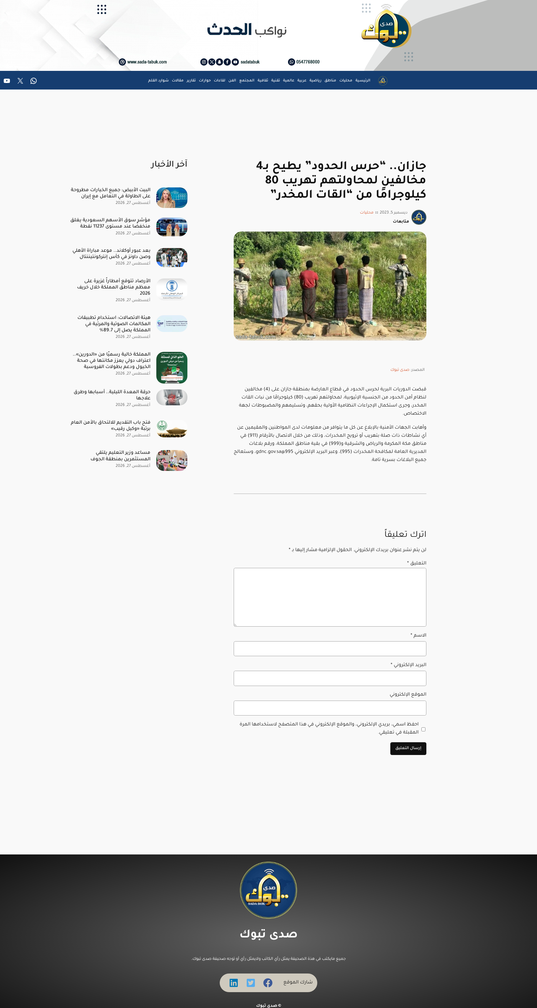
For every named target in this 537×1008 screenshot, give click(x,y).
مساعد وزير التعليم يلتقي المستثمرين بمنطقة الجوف (120, 456)
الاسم (418, 635)
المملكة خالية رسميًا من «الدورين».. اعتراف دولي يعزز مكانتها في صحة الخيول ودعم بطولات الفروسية (111, 361)
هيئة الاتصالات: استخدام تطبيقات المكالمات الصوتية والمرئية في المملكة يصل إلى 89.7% (113, 324)
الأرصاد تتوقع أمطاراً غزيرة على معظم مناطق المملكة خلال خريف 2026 (113, 288)
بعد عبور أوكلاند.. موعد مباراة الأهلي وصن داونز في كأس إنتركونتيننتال (111, 254)
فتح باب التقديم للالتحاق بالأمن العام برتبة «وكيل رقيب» (110, 426)
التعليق (416, 563)
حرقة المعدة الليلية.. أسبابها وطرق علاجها (112, 395)
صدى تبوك (400, 370)
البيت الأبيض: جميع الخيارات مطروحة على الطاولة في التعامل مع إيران (110, 193)
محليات (367, 213)
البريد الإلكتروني (408, 665)
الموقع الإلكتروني (408, 694)
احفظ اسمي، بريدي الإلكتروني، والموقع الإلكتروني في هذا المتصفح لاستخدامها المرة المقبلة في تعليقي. (329, 728)
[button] (268, 983)
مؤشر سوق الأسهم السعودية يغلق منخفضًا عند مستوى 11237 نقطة (110, 223)
